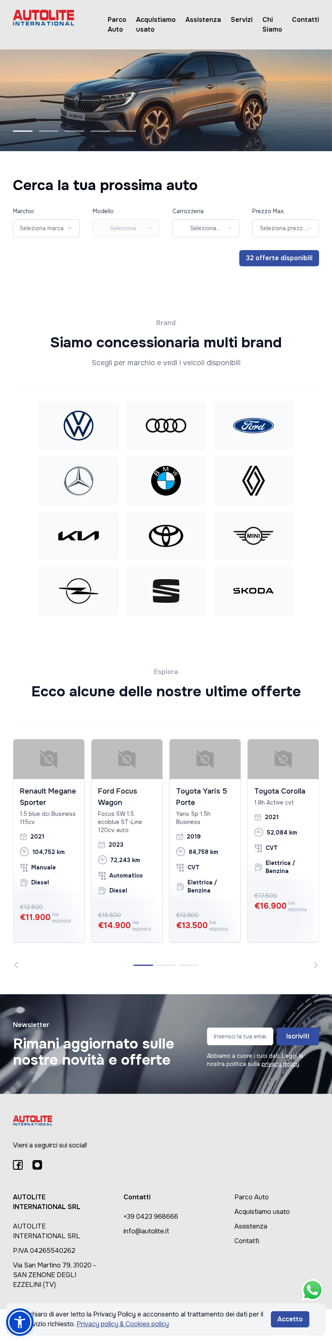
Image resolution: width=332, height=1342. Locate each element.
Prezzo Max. (268, 211)
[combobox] (46, 228)
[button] (20, 1322)
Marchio (23, 211)
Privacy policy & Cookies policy (123, 1324)
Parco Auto (117, 24)
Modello (103, 211)
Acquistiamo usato (156, 24)
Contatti (305, 19)
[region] (166, 853)
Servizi (242, 19)
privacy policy (280, 1064)
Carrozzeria (188, 211)
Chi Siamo (272, 24)
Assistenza (203, 19)
